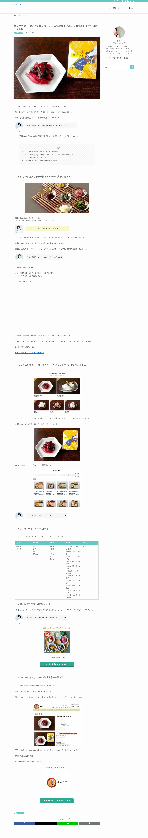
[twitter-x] (114, 1)
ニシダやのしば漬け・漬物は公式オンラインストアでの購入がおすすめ (49, 155)
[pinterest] (125, 1)
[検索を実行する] (132, 67)
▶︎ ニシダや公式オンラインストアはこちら (29, 353)
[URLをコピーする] (89, 823)
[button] (24, 823)
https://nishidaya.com (58, 657)
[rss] (128, 1)
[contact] (130, 1)
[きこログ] (18, 8)
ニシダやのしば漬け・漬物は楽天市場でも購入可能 (42, 160)
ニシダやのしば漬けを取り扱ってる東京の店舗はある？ (43, 151)
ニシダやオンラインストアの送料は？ (40, 157)
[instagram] (117, 1)
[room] (120, 1)
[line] (122, 1)
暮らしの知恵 (19, 33)
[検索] (133, 1)
